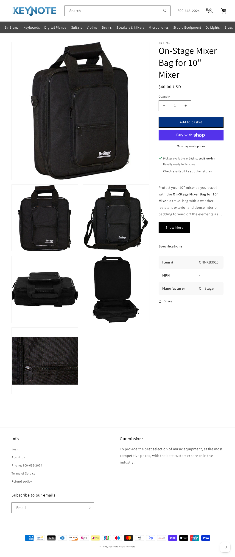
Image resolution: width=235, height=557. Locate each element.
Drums (107, 27)
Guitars (76, 27)
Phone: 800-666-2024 (26, 465)
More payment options (191, 146)
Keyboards (31, 27)
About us (18, 457)
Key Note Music (117, 546)
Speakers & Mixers (130, 27)
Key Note (130, 546)
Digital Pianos (55, 27)
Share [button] (168, 301)
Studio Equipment (187, 27)
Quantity (164, 97)
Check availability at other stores (187, 171)
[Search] (165, 11)
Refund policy (21, 481)
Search (16, 449)
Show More (174, 227)
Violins (92, 27)
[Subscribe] (89, 507)
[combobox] (117, 11)
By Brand (12, 27)
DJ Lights (213, 27)
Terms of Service (23, 473)
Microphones (159, 27)
